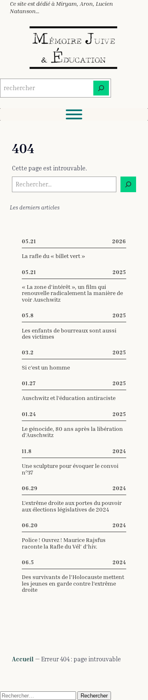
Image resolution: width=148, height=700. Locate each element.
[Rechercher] (101, 88)
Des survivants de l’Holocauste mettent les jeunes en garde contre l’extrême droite (73, 583)
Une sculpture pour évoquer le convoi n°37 (70, 469)
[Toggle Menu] (74, 114)
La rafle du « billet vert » (53, 256)
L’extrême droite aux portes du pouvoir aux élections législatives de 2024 (72, 506)
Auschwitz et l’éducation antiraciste (69, 398)
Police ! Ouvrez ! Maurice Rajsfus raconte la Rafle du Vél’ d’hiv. (64, 543)
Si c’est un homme (46, 367)
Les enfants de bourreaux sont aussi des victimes (69, 333)
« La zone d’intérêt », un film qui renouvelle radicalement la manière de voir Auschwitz (72, 293)
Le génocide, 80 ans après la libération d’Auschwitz (72, 432)
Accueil (23, 659)
